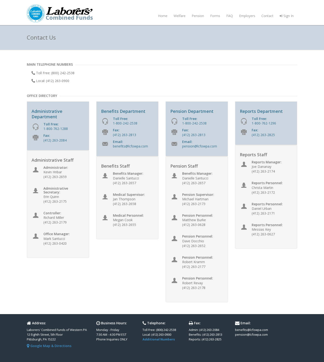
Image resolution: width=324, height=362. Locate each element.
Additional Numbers (159, 339)
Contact (267, 16)
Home (162, 16)
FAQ (229, 16)
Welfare (179, 16)
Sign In (288, 16)
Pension (198, 16)
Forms (215, 16)
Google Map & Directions (50, 346)
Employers (247, 16)
